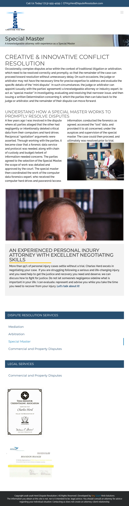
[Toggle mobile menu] (122, 12)
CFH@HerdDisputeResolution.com (83, 3)
